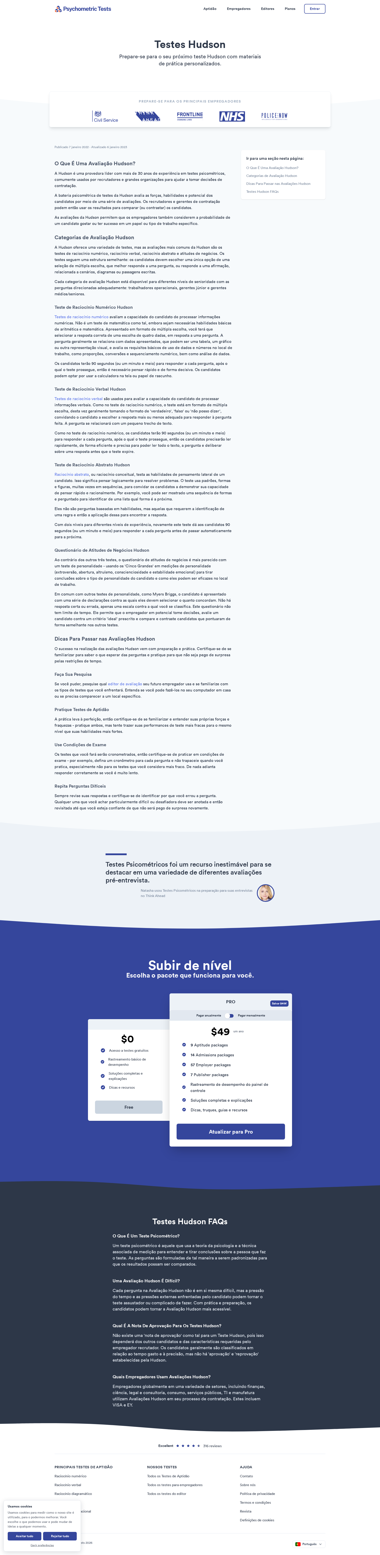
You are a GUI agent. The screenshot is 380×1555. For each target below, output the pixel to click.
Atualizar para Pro (231, 1131)
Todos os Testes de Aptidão (168, 1476)
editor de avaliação (125, 683)
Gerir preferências (42, 1545)
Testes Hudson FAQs (262, 191)
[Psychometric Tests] (83, 8)
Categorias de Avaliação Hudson (271, 175)
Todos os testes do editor (166, 1493)
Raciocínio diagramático (73, 1493)
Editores (267, 8)
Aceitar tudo (24, 1536)
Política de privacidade (257, 1493)
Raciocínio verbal (68, 1485)
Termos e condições (255, 1502)
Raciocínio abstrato (72, 474)
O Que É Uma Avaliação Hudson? (272, 167)
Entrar (315, 8)
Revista (245, 1511)
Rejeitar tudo (60, 1536)
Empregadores (238, 8)
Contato (246, 1476)
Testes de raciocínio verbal (79, 398)
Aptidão (209, 8)
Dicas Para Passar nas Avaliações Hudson (278, 183)
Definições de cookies (257, 1520)
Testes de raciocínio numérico (81, 316)
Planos (290, 8)
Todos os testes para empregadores (175, 1485)
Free (128, 1107)
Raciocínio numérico (70, 1476)
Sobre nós (248, 1485)
